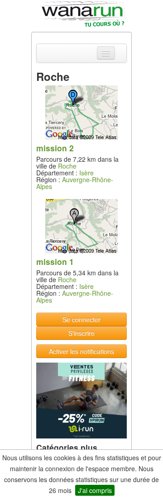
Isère (86, 172)
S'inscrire (81, 333)
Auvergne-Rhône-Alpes (74, 183)
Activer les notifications (81, 351)
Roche (67, 165)
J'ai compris (95, 490)
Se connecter (81, 319)
